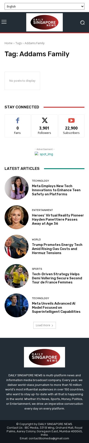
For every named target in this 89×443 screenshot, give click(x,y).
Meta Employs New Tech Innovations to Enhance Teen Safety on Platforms (56, 190)
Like (17, 118)
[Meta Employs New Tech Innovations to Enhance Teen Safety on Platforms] (17, 188)
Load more (43, 325)
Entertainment (42, 210)
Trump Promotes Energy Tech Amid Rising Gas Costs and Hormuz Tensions (57, 249)
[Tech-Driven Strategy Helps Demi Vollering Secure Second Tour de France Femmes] (17, 276)
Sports (37, 269)
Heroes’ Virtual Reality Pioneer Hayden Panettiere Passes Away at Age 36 (58, 219)
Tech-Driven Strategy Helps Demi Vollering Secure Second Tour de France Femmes (57, 278)
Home (9, 43)
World (36, 239)
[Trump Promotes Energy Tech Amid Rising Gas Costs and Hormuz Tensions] (17, 247)
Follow (44, 118)
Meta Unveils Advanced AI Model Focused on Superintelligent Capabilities (56, 307)
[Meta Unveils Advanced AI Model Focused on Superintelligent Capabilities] (17, 305)
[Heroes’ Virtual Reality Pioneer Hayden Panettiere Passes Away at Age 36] (17, 217)
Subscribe (71, 118)
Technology (40, 181)
